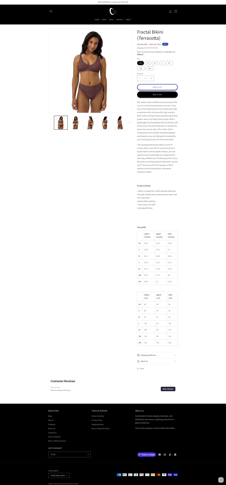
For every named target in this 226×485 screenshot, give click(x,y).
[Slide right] (129, 122)
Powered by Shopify (72, 484)
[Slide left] (50, 122)
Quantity (140, 74)
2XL (141, 68)
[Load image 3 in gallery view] (90, 122)
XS (140, 63)
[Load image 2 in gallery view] (75, 122)
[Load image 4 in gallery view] (105, 122)
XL (169, 63)
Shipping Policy (97, 424)
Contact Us (52, 433)
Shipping (140, 48)
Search (50, 420)
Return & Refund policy (57, 441)
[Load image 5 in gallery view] (120, 122)
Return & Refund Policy (100, 428)
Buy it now (157, 94)
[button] (50, 11)
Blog (50, 416)
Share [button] (142, 368)
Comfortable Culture (59, 484)
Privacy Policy (97, 420)
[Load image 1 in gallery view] (61, 122)
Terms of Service (54, 437)
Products (51, 424)
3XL (149, 68)
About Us (51, 428)
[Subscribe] (88, 454)
